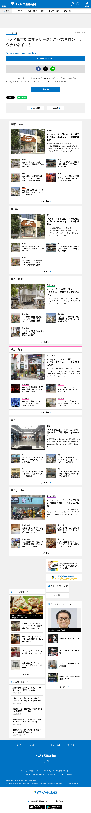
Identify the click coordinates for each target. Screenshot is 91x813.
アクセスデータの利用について (34, 775)
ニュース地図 (11, 33)
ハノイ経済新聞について (31, 771)
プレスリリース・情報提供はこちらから (57, 771)
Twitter (78, 4)
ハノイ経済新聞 (23, 4)
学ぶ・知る (68, 11)
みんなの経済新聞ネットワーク (45, 792)
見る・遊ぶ (32, 11)
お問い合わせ (54, 775)
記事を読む (45, 89)
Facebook (73, 4)
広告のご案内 (68, 775)
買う (43, 11)
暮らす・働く (54, 11)
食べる (21, 11)
